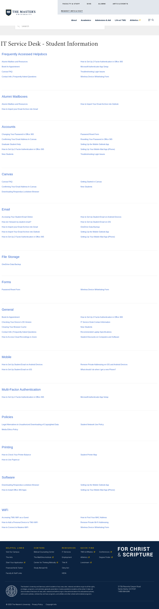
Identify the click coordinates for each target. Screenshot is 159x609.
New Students (7, 154)
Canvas (7, 174)
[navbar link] (149, 20)
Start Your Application (14, 562)
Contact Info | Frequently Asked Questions (19, 77)
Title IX (64, 562)
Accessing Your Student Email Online (17, 217)
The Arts (9, 557)
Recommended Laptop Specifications (96, 332)
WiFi (5, 510)
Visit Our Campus (12, 552)
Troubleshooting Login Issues (93, 72)
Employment (67, 557)
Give (89, 4)
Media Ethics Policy (10, 429)
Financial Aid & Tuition (14, 568)
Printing (7, 447)
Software (8, 477)
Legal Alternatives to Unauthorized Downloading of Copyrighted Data (30, 424)
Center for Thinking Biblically (45, 562)
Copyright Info (51, 604)
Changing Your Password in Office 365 (18, 134)
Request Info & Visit (72, 11)
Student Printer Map (89, 455)
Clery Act (65, 568)
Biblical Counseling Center (44, 552)
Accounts (8, 127)
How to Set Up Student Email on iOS (96, 222)
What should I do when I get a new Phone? (98, 370)
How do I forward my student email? (16, 222)
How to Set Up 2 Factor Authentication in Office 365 (102, 62)
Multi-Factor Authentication (21, 389)
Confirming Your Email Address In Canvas (19, 139)
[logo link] (20, 13)
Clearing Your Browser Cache (14, 327)
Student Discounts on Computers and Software (100, 337)
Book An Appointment (11, 67)
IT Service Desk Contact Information (95, 322)
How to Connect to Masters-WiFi (15, 527)
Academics (86, 20)
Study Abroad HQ (40, 568)
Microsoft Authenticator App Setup (94, 67)
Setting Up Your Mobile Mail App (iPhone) (98, 149)
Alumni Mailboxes (14, 96)
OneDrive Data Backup (90, 227)
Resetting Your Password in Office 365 (96, 139)
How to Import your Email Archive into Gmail (20, 109)
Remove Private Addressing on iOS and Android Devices (104, 365)
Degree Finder (104, 557)
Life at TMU (120, 20)
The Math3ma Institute (42, 557)
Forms (6, 282)
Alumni (102, 4)
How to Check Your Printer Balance (16, 455)
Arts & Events (120, 4)
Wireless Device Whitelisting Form (95, 77)
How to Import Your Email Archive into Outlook (99, 104)
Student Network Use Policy (92, 424)
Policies (7, 417)
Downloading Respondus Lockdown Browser (20, 192)
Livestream (85, 562)
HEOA (64, 573)
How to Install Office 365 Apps (14, 490)
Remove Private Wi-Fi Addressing (94, 522)
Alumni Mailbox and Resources (15, 62)
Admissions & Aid (103, 20)
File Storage (11, 257)
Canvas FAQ (7, 72)
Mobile (6, 357)
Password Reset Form (90, 134)
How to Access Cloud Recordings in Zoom (19, 337)
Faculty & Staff (71, 4)
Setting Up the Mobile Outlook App (95, 144)
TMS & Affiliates (87, 552)
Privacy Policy (37, 604)
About (74, 20)
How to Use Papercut (10, 460)
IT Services (66, 552)
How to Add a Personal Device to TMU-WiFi (20, 522)
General (8, 309)
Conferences (104, 552)
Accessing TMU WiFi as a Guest (15, 517)
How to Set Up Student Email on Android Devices (101, 217)
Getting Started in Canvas (91, 182)
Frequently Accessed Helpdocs (24, 54)
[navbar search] (152, 20)
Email (6, 209)
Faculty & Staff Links (14, 573)
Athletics (134, 20)
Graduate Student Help (11, 144)
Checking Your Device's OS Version (16, 322)
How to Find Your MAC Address (94, 517)
